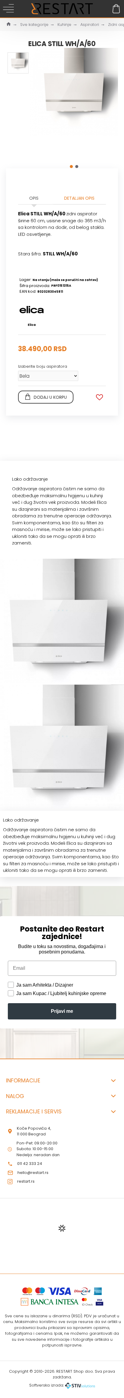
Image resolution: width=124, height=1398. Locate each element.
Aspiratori (89, 24)
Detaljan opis (79, 198)
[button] (71, 166)
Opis (34, 198)
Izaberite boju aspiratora (42, 366)
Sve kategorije (34, 24)
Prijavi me (62, 1011)
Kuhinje (64, 24)
